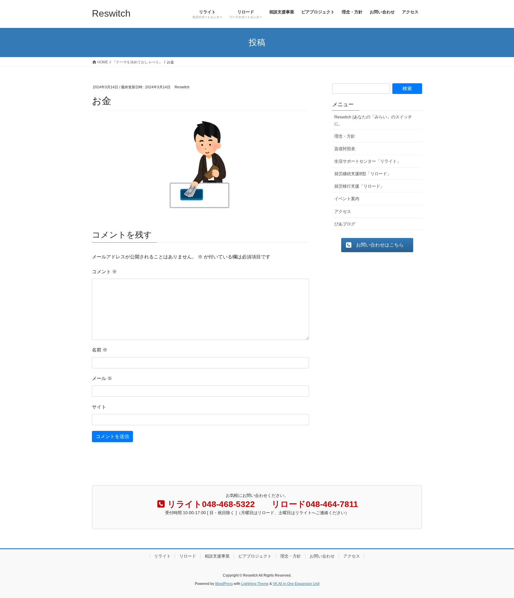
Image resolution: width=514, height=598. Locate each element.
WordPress (224, 584)
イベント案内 (346, 198)
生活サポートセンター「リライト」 (367, 161)
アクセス (342, 211)
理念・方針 (344, 136)
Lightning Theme (255, 584)
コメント (104, 271)
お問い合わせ (322, 556)
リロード (187, 556)
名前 (99, 349)
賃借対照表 (344, 148)
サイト (99, 406)
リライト (162, 556)
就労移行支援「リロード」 (359, 186)
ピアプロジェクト (255, 556)
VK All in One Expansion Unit (296, 584)
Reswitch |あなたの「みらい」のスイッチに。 (373, 120)
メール (102, 378)
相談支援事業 (217, 556)
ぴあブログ (344, 224)
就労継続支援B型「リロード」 (362, 173)
